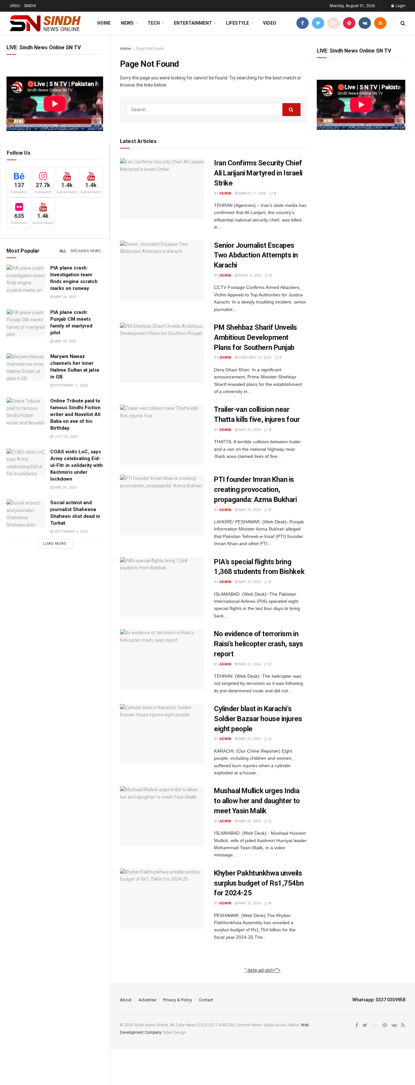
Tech (154, 23)
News (127, 23)
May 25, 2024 (249, 430)
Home (104, 23)
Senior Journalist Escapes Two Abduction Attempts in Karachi (256, 255)
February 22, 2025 (254, 357)
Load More (54, 544)
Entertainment (193, 23)
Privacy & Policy (177, 999)
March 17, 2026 (252, 193)
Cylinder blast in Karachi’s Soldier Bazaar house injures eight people (258, 719)
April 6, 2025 (249, 275)
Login (400, 6)
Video (269, 23)
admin (225, 193)
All (62, 251)
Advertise (147, 999)
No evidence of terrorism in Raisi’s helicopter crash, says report (258, 644)
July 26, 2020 (65, 437)
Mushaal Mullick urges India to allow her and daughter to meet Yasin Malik (257, 801)
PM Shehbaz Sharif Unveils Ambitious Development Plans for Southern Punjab (255, 337)
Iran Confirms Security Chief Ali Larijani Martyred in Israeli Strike (258, 173)
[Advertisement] (263, 977)
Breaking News (86, 251)
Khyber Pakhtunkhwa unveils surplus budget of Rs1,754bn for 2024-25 (258, 883)
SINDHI (30, 6)
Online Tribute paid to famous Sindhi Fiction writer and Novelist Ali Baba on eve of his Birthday (75, 414)
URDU (15, 6)
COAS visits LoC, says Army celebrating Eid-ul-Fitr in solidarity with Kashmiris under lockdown (76, 465)
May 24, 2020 (64, 297)
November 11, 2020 (70, 385)
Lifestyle (237, 23)
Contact (206, 999)
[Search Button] (291, 109)
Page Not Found (150, 48)
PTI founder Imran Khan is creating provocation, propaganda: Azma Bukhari (255, 489)
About (126, 999)
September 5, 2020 (70, 532)
